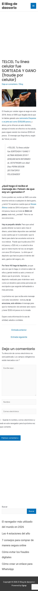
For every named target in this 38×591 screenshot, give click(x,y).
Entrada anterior (19, 330)
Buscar (4, 507)
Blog (21, 84)
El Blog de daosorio (9, 5)
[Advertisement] (19, 32)
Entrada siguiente (19, 337)
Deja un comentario (10, 84)
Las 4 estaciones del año (16, 533)
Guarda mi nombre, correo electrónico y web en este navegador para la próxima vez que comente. (17, 423)
